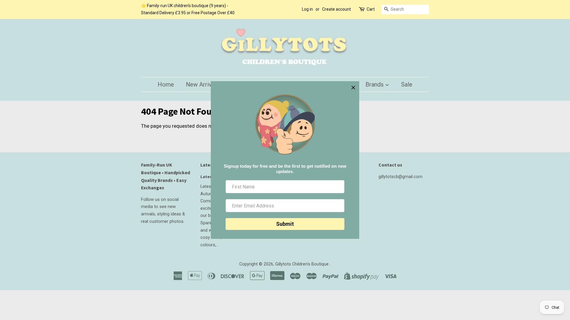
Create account (336, 9)
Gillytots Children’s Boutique (302, 264)
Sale (406, 84)
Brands (375, 84)
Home (166, 84)
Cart (371, 9)
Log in (307, 9)
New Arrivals (202, 84)
